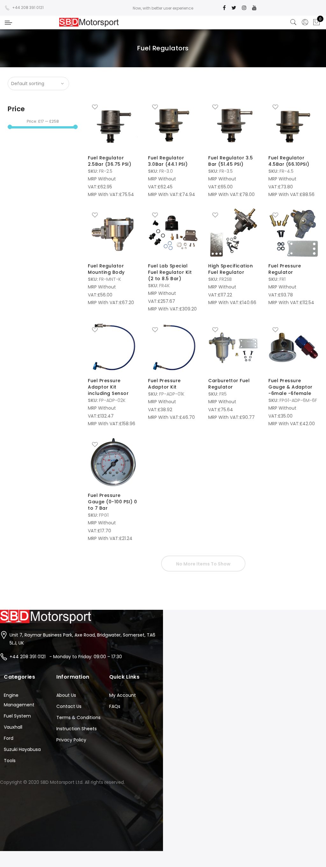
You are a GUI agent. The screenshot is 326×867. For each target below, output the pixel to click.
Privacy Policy (71, 740)
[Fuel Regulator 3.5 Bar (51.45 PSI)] (233, 125)
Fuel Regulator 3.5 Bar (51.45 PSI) (230, 161)
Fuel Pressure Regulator (284, 269)
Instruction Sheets (76, 728)
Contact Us (69, 706)
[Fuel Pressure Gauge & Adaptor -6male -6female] (293, 348)
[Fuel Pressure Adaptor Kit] (173, 348)
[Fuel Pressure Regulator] (293, 233)
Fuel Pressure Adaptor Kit (164, 383)
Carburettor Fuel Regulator (229, 383)
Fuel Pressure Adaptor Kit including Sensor (108, 387)
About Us (66, 695)
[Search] (293, 22)
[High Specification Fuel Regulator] (233, 233)
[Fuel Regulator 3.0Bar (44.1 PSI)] (173, 125)
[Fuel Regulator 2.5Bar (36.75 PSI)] (113, 125)
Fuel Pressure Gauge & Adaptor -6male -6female (290, 387)
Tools (10, 760)
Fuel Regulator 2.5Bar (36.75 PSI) (109, 161)
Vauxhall (13, 727)
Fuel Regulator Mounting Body (106, 269)
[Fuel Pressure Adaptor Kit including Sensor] (113, 348)
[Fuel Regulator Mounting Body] (113, 233)
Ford (8, 738)
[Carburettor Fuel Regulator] (233, 348)
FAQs (114, 706)
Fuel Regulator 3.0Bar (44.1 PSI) (168, 161)
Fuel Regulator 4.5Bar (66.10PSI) (288, 161)
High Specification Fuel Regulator (230, 269)
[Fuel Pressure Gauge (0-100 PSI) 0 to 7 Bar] (113, 462)
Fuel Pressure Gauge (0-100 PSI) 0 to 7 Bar (112, 501)
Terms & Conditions (78, 717)
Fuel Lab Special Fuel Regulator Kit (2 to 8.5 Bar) (170, 272)
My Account (122, 695)
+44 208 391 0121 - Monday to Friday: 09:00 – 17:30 (66, 656)
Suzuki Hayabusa (22, 749)
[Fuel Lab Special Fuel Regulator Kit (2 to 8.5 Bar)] (173, 233)
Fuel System (17, 716)
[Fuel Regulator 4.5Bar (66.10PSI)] (293, 125)
